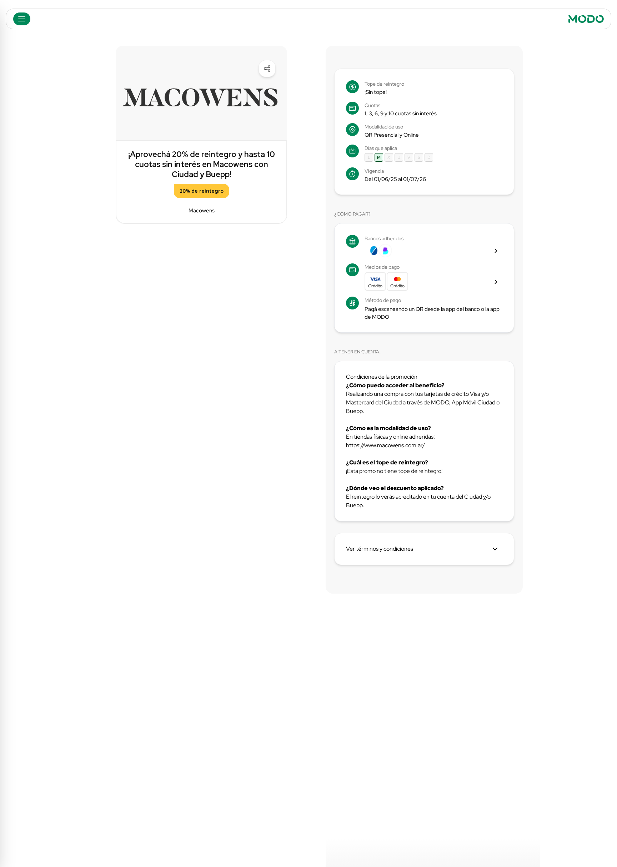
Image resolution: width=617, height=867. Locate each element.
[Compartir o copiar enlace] (267, 68)
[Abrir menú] (21, 18)
